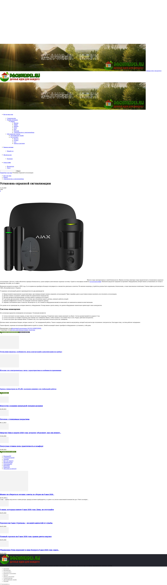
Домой (2, 172)
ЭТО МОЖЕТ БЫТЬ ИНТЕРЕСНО (9, 332)
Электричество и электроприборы (24, 132)
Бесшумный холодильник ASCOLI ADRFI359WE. (26, 328)
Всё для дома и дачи (8, 114)
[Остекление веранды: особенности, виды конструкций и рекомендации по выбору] (9, 348)
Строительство (11, 118)
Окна (15, 127)
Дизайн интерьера (12, 120)
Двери (16, 124)
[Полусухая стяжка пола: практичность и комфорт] (4, 442)
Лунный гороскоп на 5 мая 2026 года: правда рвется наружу (26, 536)
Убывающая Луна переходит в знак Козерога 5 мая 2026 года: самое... (29, 550)
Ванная (16, 123)
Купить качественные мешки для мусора (23, 330)
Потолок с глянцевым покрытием (14, 419)
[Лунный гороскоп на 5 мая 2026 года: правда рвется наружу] (4, 533)
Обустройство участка (13, 134)
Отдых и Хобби (7, 162)
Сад (15, 142)
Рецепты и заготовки (8, 147)
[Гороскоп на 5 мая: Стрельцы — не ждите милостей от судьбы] (4, 519)
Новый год (10, 151)
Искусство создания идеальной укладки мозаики (21, 406)
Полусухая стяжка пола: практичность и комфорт (21, 446)
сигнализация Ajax (95, 281)
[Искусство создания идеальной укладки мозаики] (4, 402)
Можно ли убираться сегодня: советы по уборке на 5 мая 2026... (27, 494)
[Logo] (20, 81)
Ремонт (12, 121)
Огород (16, 140)
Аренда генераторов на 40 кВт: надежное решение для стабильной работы (28, 389)
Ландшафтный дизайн (17, 135)
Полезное (10, 158)
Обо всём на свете (7, 155)
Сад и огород (14, 137)
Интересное (10, 166)
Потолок (16, 131)
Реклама (5, 581)
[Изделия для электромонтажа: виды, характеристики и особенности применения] (9, 367)
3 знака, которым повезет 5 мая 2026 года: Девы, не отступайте (27, 509)
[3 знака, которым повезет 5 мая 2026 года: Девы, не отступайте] (4, 506)
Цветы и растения (19, 143)
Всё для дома (8, 172)
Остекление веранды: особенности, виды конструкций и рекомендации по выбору (31, 352)
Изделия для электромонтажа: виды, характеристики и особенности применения (30, 370)
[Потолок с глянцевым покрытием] (4, 415)
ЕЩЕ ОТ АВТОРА (24, 332)
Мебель (16, 126)
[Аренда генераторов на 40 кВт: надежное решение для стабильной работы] (9, 385)
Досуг (9, 168)
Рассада (16, 138)
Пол (15, 129)
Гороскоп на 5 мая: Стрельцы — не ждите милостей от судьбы (26, 523)
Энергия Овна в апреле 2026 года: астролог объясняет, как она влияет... (30, 433)
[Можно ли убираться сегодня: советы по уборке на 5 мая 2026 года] (14, 491)
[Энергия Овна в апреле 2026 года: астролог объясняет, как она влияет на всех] (4, 429)
